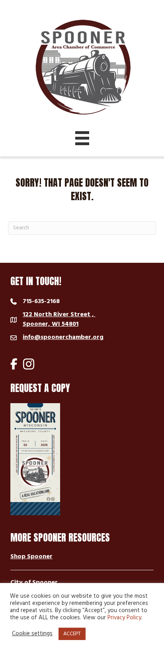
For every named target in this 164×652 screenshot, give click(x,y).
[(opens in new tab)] (35, 459)
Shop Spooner (31, 557)
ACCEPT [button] (72, 634)
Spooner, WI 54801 (59, 319)
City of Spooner (34, 582)
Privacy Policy (124, 617)
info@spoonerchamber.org (63, 337)
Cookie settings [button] (32, 634)
